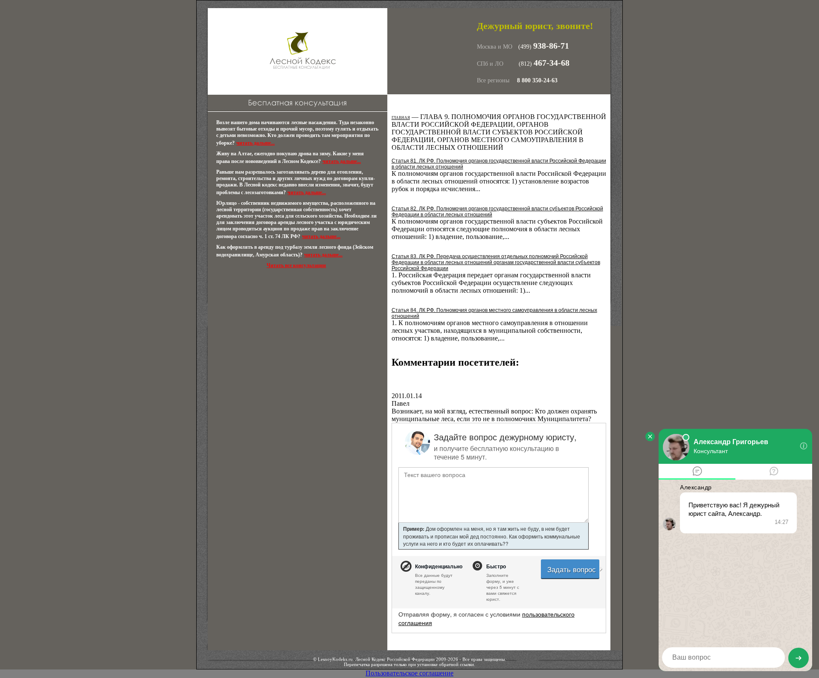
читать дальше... (255, 143)
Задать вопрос (572, 569)
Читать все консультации (296, 265)
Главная (401, 118)
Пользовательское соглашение (409, 673)
